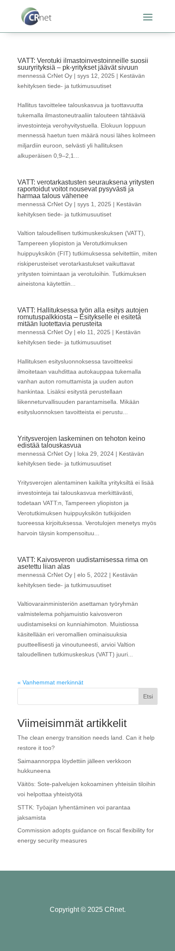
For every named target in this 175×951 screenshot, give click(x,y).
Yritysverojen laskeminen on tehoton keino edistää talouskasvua (81, 442)
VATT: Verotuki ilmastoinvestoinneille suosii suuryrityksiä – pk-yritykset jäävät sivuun (82, 64)
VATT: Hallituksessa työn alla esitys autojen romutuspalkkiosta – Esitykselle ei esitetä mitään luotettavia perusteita (82, 317)
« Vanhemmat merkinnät (50, 682)
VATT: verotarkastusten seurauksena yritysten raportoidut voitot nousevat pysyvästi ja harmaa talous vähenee (85, 189)
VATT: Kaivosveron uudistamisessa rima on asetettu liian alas (82, 563)
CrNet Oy (59, 75)
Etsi (148, 696)
